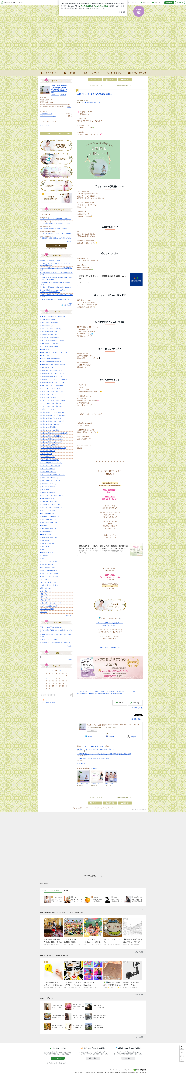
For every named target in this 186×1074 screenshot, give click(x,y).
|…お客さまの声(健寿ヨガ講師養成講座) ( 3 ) (53, 448)
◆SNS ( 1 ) (43, 525)
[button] (181, 1060)
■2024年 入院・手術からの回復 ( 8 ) (50, 361)
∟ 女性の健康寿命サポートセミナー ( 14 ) (52, 382)
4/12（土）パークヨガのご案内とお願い (94, 94)
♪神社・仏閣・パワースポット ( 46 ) (50, 603)
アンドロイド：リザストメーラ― (110, 625)
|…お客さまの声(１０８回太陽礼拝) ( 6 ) (51, 436)
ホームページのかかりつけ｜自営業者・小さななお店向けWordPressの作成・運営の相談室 (56, 219)
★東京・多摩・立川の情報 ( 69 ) (49, 585)
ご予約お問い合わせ (137, 73)
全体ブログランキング (46, 113)
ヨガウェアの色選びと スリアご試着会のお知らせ (54, 299)
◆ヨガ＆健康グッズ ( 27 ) (47, 498)
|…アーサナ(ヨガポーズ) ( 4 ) (48, 561)
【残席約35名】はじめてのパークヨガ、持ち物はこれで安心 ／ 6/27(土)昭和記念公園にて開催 (104, 754)
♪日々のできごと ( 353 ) (47, 609)
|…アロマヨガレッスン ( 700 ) (48, 519)
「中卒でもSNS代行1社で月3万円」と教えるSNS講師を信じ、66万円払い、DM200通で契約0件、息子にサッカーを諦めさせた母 (56, 233)
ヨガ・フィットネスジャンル (48, 116)
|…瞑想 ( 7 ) (43, 558)
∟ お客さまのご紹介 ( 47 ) (47, 451)
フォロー (93, 730)
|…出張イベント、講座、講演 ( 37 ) (50, 466)
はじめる (58, 1058)
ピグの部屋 (63, 94)
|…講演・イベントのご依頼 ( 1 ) (49, 322)
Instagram (133, 736)
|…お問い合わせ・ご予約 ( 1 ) (48, 319)
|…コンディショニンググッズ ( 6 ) (50, 504)
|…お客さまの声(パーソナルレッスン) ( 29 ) (52, 412)
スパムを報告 (80, 1072)
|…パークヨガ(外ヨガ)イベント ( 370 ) (51, 463)
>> (60, 670)
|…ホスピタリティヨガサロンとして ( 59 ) (52, 340)
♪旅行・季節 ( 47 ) (45, 591)
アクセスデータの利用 (113, 1072)
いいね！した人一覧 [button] (137, 708)
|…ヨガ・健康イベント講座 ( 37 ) (49, 460)
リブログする (136, 703)
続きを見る (70, 107)
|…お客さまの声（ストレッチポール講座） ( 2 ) (53, 433)
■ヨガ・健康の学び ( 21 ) (47, 567)
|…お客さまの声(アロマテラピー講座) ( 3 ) (52, 415)
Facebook (111, 736)
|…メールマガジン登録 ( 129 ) (48, 528)
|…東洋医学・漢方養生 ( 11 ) (48, 537)
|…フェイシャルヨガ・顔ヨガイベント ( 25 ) (53, 475)
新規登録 (169, 2)
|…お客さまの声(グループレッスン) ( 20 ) (52, 421)
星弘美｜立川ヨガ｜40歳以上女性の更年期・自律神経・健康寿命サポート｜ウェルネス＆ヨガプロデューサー (59, 89)
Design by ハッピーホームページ (139, 809)
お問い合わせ (91, 1072)
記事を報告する (138, 719)
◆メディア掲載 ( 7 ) (46, 355)
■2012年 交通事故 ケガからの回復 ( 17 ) (51, 358)
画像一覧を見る (68, 305)
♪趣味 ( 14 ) (43, 597)
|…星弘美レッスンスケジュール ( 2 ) (50, 337)
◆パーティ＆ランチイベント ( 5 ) (50, 388)
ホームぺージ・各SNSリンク (110, 648)
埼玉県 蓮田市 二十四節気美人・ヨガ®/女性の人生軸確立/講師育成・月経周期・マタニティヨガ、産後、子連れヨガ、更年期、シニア (56, 238)
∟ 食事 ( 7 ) (43, 549)
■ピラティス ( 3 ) (45, 579)
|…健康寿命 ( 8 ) (44, 540)
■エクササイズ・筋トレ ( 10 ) (48, 582)
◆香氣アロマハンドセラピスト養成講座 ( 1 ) (53, 385)
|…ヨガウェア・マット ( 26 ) (48, 501)
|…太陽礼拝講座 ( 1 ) (46, 489)
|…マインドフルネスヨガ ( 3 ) (48, 486)
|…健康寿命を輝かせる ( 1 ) (48, 367)
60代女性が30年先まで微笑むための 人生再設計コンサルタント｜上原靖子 (56, 228)
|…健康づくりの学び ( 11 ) (47, 543)
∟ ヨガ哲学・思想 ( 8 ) (46, 564)
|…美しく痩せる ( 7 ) (46, 546)
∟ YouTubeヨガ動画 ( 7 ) (47, 531)
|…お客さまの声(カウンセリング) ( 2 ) (51, 442)
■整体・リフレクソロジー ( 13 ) (49, 576)
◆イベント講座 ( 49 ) (46, 454)
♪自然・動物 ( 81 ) (45, 588)
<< (52, 670)
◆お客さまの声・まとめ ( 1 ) (48, 409)
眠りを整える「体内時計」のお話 (50, 260)
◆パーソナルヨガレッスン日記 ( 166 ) (51, 403)
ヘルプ (144, 1072)
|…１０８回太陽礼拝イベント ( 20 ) (50, 480)
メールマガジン (93, 73)
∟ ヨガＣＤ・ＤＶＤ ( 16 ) (47, 510)
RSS (46, 700)
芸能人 (66, 890)
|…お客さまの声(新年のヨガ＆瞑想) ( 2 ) (51, 439)
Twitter (90, 736)
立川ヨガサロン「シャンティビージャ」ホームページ (55, 642)
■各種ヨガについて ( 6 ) (47, 552)
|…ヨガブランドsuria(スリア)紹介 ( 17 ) (51, 507)
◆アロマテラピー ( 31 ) (47, 513)
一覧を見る (69, 241)
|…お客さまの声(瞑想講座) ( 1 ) (49, 427)
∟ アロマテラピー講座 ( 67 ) (48, 522)
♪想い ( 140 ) (43, 612)
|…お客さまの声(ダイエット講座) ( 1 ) (51, 430)
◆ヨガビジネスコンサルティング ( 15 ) (51, 391)
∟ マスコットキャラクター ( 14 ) (49, 346)
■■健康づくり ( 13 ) (45, 534)
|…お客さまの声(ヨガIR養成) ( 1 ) (49, 445)
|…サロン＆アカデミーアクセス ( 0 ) (50, 331)
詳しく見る (92, 1058)
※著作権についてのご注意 (48, 702)
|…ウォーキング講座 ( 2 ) (47, 469)
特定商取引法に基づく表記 (131, 1072)
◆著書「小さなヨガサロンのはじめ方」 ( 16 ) (53, 352)
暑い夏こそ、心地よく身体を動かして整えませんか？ (55, 287)
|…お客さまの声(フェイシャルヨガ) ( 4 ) (51, 418)
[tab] (53, 891)
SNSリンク (115, 73)
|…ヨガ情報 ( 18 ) (45, 555)
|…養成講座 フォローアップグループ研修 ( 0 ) (53, 379)
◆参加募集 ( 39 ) (45, 349)
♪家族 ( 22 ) (43, 594)
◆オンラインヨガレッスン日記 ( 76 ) (50, 406)
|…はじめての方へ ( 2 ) (46, 325)
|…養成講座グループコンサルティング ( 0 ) (52, 373)
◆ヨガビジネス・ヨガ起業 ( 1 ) (49, 397)
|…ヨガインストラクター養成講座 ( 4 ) (51, 370)
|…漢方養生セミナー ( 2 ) (47, 492)
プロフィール (55, 94)
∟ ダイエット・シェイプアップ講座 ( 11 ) (52, 495)
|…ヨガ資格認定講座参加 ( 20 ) (49, 570)
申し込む (128, 1058)
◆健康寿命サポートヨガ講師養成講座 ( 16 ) (52, 364)
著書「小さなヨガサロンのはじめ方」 (51, 627)
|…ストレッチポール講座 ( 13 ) (49, 477)
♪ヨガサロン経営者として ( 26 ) (49, 606)
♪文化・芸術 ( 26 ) (45, 600)
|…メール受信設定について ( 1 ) (49, 343)
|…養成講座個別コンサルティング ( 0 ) (51, 376)
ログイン (180, 2)
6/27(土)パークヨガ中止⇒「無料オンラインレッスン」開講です (95, 749)
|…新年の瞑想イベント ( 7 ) (48, 483)
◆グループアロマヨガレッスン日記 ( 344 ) (52, 400)
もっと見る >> (81, 763)
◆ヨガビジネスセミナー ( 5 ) (48, 394)
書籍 (71, 73)
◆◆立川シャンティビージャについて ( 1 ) (52, 316)
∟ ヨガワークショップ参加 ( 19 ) (49, 573)
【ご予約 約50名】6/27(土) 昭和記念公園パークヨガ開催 (93, 758)
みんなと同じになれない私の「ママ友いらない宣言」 (55, 223)
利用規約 (100, 1072)
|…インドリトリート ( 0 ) (47, 457)
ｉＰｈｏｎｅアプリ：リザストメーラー (109, 623)
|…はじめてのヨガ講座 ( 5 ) (48, 472)
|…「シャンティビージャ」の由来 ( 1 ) (51, 328)
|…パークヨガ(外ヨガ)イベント (91, 102)
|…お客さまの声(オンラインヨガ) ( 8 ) (51, 424)
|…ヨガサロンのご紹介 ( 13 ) (48, 334)
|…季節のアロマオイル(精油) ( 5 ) (49, 516)
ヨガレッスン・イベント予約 (48, 639)
